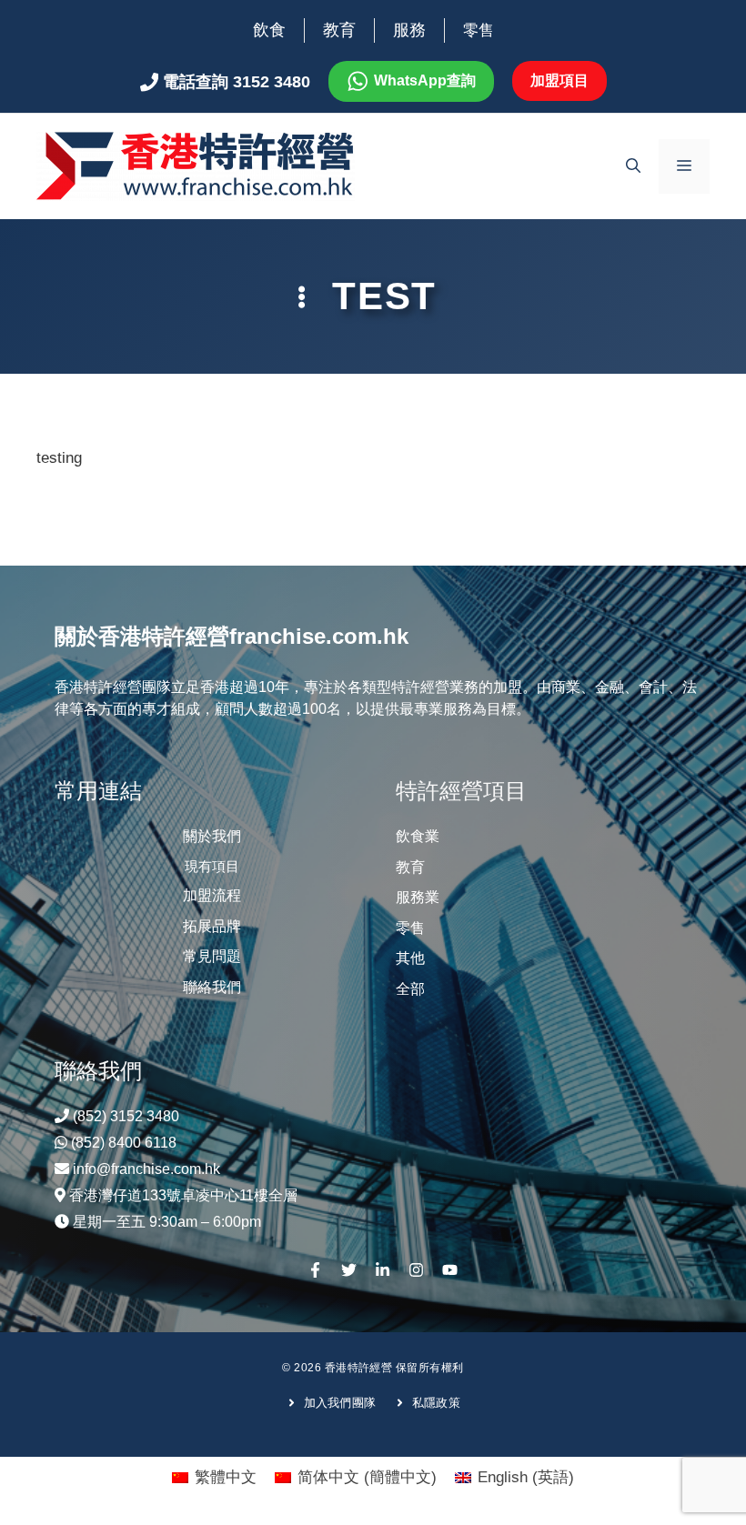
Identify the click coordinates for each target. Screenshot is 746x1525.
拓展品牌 (212, 926)
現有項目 (212, 866)
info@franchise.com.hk (146, 1169)
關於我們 (212, 836)
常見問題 (212, 956)
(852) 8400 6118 (123, 1142)
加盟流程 (212, 895)
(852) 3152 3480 (126, 1116)
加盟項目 (559, 80)
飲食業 (417, 836)
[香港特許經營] (195, 165)
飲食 (269, 30)
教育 (339, 30)
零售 (478, 30)
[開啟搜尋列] (633, 166)
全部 (410, 989)
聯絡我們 (212, 987)
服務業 (417, 897)
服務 (409, 30)
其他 (410, 958)
